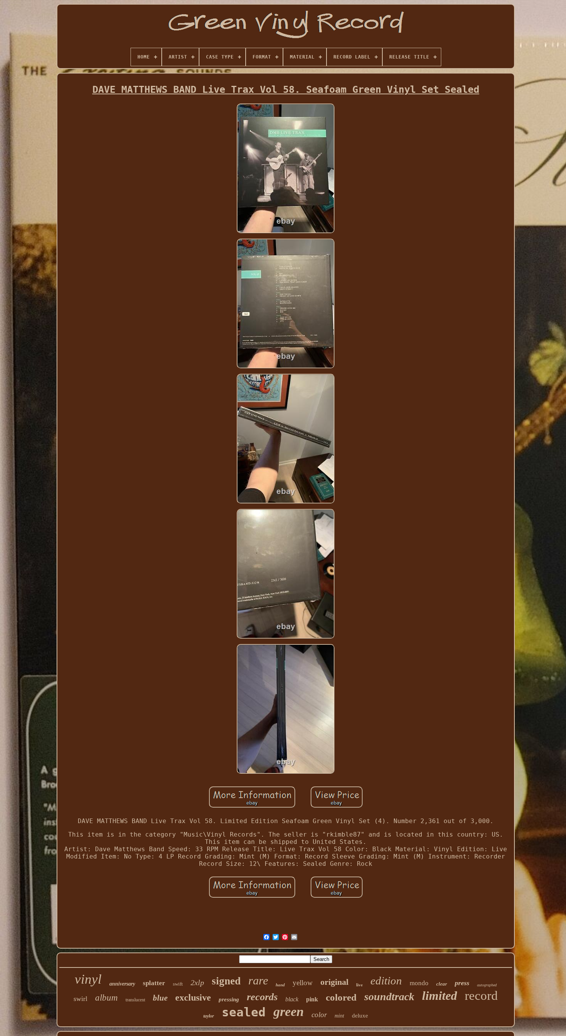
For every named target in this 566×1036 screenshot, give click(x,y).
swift (178, 984)
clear (441, 984)
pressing (229, 999)
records (262, 997)
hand (280, 984)
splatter (154, 983)
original (334, 982)
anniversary (122, 984)
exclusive (193, 997)
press (462, 983)
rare (258, 980)
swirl (80, 999)
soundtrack (389, 997)
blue (160, 998)
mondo (419, 983)
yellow (303, 983)
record (481, 996)
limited (439, 996)
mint (339, 1016)
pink (312, 999)
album (106, 998)
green (288, 1011)
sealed (244, 1012)
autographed (487, 985)
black (291, 999)
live (359, 984)
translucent (135, 1000)
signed (226, 981)
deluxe (360, 1016)
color (319, 1015)
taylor (208, 1016)
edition (386, 980)
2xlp (197, 982)
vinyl (88, 979)
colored (341, 997)
